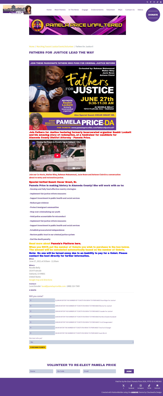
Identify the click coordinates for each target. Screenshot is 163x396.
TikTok (149, 388)
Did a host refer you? (35, 338)
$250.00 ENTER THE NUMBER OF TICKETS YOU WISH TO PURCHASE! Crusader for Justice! (84, 311)
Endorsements (97, 9)
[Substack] (161, 2)
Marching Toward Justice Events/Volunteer (55, 46)
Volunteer (110, 9)
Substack (157, 388)
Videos (140, 9)
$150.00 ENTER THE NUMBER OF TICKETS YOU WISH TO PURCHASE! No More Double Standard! (85, 317)
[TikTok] (157, 1)
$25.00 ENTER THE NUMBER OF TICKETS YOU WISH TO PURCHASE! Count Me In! (81, 333)
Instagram (141, 388)
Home (49, 9)
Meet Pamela (60, 9)
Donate (153, 14)
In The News (73, 9)
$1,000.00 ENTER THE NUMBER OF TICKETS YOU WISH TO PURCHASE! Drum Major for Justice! (85, 300)
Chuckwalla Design (154, 392)
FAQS (120, 9)
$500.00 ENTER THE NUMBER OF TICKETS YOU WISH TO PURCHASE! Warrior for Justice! (83, 306)
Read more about (54, 243)
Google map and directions (40, 279)
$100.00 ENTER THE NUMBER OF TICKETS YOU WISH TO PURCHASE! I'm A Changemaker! (83, 322)
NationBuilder (117, 392)
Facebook (131, 388)
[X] (147, 1)
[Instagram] (154, 1)
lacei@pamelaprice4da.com (54, 286)
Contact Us (130, 9)
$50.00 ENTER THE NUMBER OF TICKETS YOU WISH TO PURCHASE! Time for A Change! (83, 328)
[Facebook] (151, 1)
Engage (85, 9)
